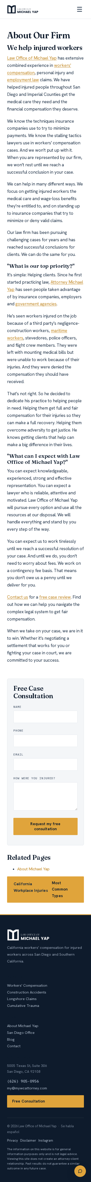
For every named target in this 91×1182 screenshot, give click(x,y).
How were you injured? (34, 778)
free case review (55, 597)
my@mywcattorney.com (27, 1088)
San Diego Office (21, 1032)
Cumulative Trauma (23, 1005)
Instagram (45, 1140)
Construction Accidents (26, 992)
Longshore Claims (22, 998)
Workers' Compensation (27, 985)
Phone (18, 730)
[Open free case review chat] (80, 1171)
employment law (23, 80)
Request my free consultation (45, 826)
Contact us (17, 597)
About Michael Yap (33, 869)
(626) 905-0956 (23, 1081)
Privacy (12, 1140)
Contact (13, 1045)
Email (18, 754)
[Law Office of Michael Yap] (22, 9)
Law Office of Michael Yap (32, 58)
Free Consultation (28, 1101)
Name (17, 707)
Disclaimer (28, 1140)
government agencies (36, 304)
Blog (11, 1039)
